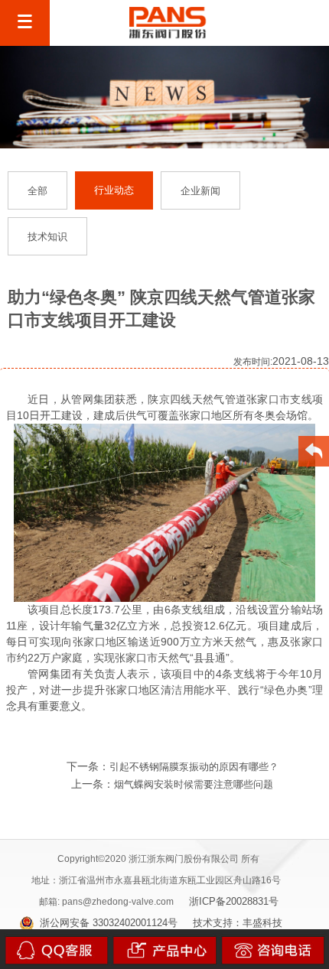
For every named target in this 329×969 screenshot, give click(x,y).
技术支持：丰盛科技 (237, 922)
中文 (253, 23)
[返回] (314, 453)
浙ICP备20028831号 (234, 901)
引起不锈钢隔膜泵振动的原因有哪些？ (194, 766)
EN (291, 23)
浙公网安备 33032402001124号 (109, 922)
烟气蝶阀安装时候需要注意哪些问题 (193, 784)
